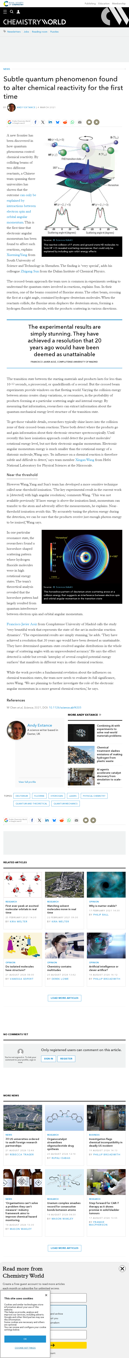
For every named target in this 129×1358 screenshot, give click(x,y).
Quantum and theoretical (31, 803)
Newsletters (14, 31)
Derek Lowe (60, 979)
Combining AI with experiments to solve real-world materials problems (109, 730)
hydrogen (57, 796)
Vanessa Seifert (22, 979)
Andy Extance (26, 107)
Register (66, 1058)
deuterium (22, 796)
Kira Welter (18, 921)
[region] (25, 1324)
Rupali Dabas (61, 1158)
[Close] (46, 1295)
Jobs (26, 31)
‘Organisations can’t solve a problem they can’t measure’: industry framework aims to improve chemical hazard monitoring (22, 1211)
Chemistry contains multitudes (59, 968)
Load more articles (64, 998)
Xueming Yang (17, 255)
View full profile (27, 782)
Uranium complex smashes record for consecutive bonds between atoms (63, 1206)
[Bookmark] (97, 122)
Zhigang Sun (30, 271)
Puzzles (54, 31)
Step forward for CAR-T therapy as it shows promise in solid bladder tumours (104, 1208)
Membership (119, 3)
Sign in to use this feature (106, 114)
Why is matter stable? (103, 905)
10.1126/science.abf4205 (65, 707)
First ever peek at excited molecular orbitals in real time (22, 909)
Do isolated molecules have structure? (20, 968)
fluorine (39, 796)
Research (11, 901)
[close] (122, 114)
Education (104, 3)
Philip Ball (101, 914)
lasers (73, 796)
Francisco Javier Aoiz (22, 624)
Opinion (94, 901)
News (6, 69)
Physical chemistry (94, 796)
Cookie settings (25, 1348)
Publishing (90, 3)
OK (25, 1339)
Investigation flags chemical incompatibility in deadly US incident (105, 1142)
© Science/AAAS (63, 240)
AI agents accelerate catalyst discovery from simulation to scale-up (109, 776)
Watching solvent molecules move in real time (61, 909)
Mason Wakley (21, 1229)
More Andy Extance (83, 714)
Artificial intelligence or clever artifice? (103, 968)
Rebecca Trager (22, 1154)
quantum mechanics (66, 803)
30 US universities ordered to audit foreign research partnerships (22, 1142)
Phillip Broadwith (106, 979)
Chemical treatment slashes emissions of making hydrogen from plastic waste (109, 754)
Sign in (48, 1058)
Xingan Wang (84, 460)
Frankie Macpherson (98, 1223)
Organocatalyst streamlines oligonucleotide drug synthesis (60, 1144)
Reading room (39, 31)
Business (94, 1135)
